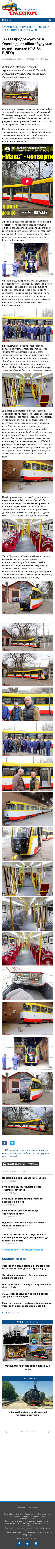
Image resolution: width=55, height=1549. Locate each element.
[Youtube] (36, 1543)
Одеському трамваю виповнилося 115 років (27, 1367)
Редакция (33, 1507)
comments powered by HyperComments (22, 1249)
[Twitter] (27, 1543)
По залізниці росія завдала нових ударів (24, 1177)
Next (49, 1431)
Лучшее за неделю (27, 1321)
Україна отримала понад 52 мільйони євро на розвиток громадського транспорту (26, 1267)
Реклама (21, 1507)
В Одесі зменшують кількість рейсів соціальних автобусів (21, 1188)
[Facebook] (19, 1543)
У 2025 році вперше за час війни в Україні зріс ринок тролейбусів (25, 1295)
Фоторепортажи (27, 1378)
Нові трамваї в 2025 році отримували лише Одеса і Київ (26, 1286)
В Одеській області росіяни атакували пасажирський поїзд (22, 1200)
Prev (6, 1431)
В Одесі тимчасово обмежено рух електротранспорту (20, 1212)
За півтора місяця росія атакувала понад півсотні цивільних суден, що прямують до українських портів (25, 1237)
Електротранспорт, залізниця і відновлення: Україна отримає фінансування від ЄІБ (27, 1304)
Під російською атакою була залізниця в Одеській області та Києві (24, 1224)
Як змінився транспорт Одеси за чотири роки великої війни (24, 1276)
